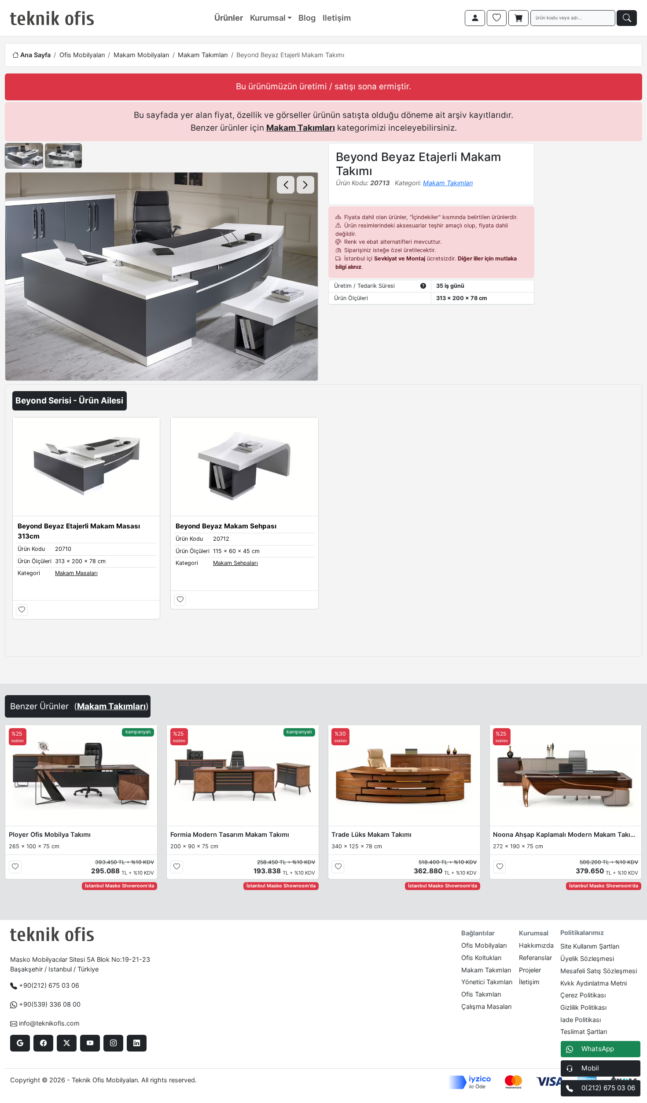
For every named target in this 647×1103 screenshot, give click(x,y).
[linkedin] (137, 1043)
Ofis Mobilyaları (82, 55)
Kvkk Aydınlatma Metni (593, 983)
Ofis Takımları (481, 994)
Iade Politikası (580, 1019)
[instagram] (113, 1043)
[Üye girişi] (475, 18)
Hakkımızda (536, 945)
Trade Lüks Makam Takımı (371, 834)
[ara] (627, 18)
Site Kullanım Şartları (589, 946)
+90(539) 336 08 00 (50, 1004)
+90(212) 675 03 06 (49, 985)
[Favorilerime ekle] (22, 610)
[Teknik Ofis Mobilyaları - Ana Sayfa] (52, 18)
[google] (20, 1043)
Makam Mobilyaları (141, 55)
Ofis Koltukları (481, 957)
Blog (307, 17)
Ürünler (228, 17)
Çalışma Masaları (486, 1006)
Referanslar (535, 957)
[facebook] (43, 1043)
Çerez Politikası (583, 995)
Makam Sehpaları (235, 563)
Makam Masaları (76, 573)
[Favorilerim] (497, 18)
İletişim (529, 982)
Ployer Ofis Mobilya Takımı (50, 834)
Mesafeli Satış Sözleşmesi (598, 971)
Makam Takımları (203, 55)
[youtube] (90, 1043)
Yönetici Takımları (486, 982)
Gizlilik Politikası (583, 1007)
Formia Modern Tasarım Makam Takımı (229, 834)
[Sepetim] (518, 18)
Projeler (530, 970)
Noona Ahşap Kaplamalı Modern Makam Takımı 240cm (565, 834)
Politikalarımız (582, 932)
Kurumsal (268, 17)
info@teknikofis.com (49, 1023)
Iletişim (337, 17)
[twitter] (67, 1043)
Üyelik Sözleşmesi (587, 958)
